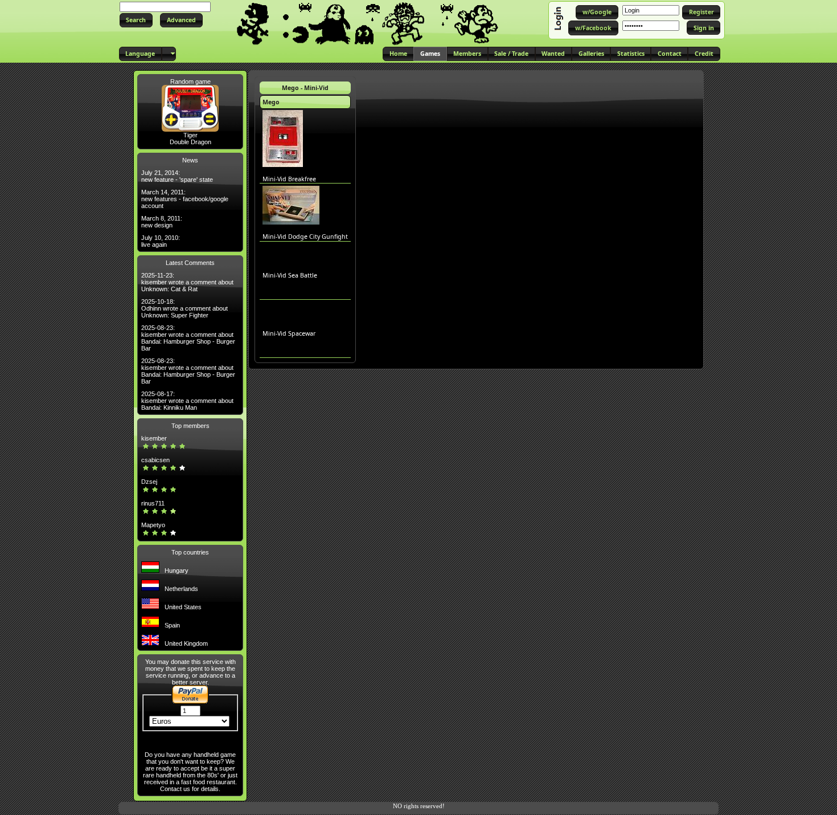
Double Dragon (190, 141)
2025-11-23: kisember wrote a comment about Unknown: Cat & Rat (187, 282)
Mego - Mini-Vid (305, 88)
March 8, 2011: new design (161, 222)
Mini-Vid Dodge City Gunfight (305, 237)
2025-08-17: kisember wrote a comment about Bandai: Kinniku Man (187, 400)
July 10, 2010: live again (160, 241)
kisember (154, 438)
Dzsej (149, 481)
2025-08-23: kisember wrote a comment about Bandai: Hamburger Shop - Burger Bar (188, 338)
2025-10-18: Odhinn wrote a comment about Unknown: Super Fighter (184, 308)
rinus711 (153, 503)
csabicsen (155, 460)
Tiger (190, 135)
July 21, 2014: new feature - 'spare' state (177, 176)
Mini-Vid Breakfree (289, 179)
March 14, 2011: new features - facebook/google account (184, 199)
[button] (136, 20)
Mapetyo (153, 524)
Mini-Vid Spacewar (288, 333)
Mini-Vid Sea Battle (289, 275)
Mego (271, 102)
